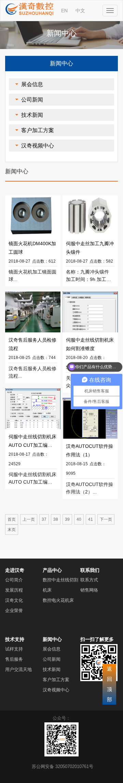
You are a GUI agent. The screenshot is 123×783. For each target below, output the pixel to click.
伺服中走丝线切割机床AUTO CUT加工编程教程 (32, 442)
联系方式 (89, 579)
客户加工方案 (37, 130)
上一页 (29, 519)
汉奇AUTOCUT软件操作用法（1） (89, 450)
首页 (12, 519)
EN (64, 10)
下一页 (106, 519)
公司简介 (14, 579)
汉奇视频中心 (37, 145)
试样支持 (14, 649)
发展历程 (14, 590)
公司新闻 (32, 100)
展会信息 (32, 84)
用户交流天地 (18, 669)
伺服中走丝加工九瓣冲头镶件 (90, 248)
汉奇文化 (14, 600)
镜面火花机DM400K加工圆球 (32, 248)
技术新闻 (32, 115)
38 (55, 519)
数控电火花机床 (58, 600)
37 (44, 519)
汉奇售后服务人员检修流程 (32, 344)
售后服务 (14, 659)
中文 (80, 10)
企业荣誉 (14, 610)
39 (67, 519)
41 (90, 519)
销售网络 (89, 590)
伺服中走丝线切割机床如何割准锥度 (90, 344)
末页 (12, 529)
